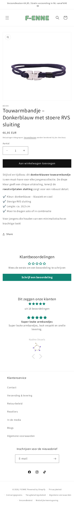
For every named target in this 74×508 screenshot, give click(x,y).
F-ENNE (23, 489)
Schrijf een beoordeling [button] (37, 277)
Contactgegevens (14, 495)
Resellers (12, 411)
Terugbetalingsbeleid (36, 495)
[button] (7, 18)
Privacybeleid (55, 489)
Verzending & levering (19, 395)
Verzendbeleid (25, 500)
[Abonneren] (55, 458)
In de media (14, 419)
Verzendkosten (30, 137)
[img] (37, 303)
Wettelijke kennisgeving (47, 500)
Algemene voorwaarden (21, 435)
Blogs (10, 427)
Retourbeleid (14, 403)
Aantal (6, 143)
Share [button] (9, 234)
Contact (11, 387)
